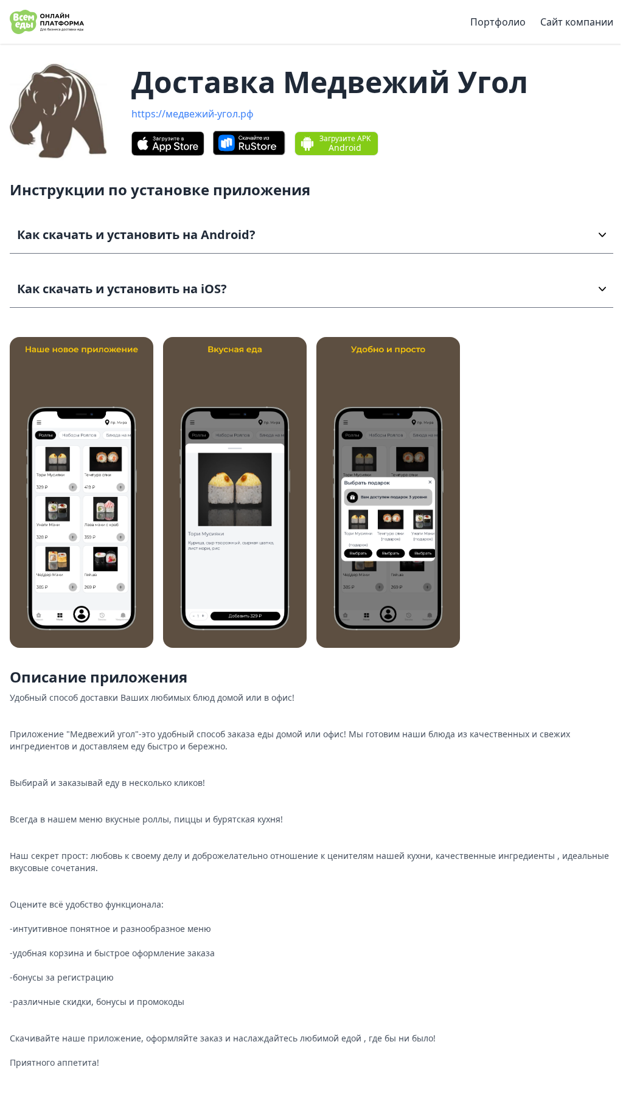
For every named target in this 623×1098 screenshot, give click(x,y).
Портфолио (498, 22)
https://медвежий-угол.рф (192, 113)
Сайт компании (576, 22)
